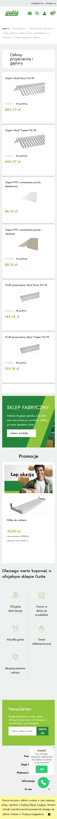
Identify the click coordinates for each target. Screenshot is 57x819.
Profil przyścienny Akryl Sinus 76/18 (26, 285)
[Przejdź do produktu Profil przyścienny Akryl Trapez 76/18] (28, 348)
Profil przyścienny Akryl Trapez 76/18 (27, 337)
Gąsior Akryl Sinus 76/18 (19, 78)
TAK (42, 769)
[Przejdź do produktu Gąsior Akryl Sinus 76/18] (28, 89)
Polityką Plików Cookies (33, 805)
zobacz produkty (19, 433)
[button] (29, 13)
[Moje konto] (44, 13)
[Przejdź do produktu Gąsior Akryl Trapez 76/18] (28, 141)
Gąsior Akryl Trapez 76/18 (20, 130)
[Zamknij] (54, 747)
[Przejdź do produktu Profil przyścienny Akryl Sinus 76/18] (28, 296)
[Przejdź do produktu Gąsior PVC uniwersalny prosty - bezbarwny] (28, 196)
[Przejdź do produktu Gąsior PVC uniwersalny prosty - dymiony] (28, 244)
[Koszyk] (52, 13)
